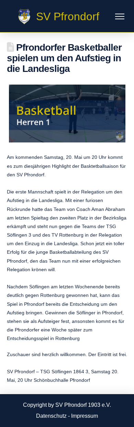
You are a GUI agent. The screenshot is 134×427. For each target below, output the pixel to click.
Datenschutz (51, 416)
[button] (119, 16)
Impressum (84, 416)
